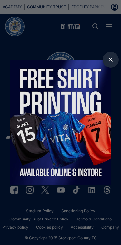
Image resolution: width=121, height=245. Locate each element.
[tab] (110, 59)
